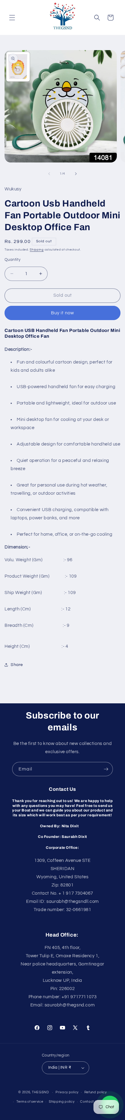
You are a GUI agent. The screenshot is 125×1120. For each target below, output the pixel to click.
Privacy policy (67, 1092)
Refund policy (95, 1092)
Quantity (12, 260)
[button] (12, 17)
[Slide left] (49, 173)
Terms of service (29, 1101)
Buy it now (62, 313)
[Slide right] (76, 173)
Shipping (37, 249)
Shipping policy (62, 1101)
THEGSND (40, 1092)
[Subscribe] (106, 769)
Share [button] (17, 665)
